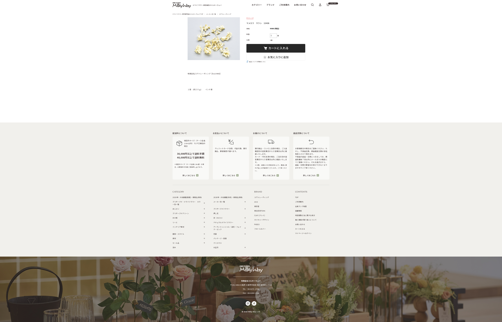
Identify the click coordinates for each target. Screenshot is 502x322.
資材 (174, 238)
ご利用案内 (284, 4)
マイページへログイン (303, 233)
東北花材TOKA (259, 211)
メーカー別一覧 (211, 14)
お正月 (215, 247)
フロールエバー (260, 229)
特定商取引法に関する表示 (305, 215)
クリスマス (217, 243)
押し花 (215, 213)
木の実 (175, 218)
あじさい (176, 209)
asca (256, 202)
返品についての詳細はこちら (257, 62)
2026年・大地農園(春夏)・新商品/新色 (187, 197)
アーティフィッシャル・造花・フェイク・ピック (227, 228)
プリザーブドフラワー (221, 209)
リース (175, 222)
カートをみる (300, 229)
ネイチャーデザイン (261, 220)
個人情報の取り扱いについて (306, 220)
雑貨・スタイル (178, 234)
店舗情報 (298, 211)
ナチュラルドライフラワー (223, 222)
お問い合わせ (300, 4)
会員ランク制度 (301, 206)
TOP (297, 197)
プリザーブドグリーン (181, 213)
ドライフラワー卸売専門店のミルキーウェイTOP (188, 14)
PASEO (256, 224)
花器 (215, 234)
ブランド (270, 4)
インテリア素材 (178, 227)
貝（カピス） (218, 218)
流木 (174, 247)
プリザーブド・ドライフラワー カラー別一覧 (187, 203)
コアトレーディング (225, 14)
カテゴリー (257, 4)
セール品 (176, 243)
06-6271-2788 (253, 289)
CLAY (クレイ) (259, 215)
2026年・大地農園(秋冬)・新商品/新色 (228, 197)
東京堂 (256, 206)
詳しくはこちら (189, 175)
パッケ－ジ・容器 (220, 238)
